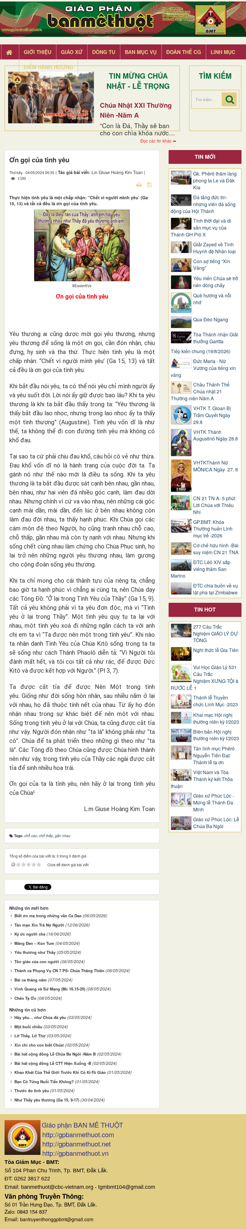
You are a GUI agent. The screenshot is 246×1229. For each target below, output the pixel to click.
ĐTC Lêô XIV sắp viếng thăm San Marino (200, 569)
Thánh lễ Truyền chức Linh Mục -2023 (215, 701)
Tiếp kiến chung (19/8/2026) (200, 351)
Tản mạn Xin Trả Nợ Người (39, 925)
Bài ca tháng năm (30, 980)
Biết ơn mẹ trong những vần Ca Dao (48, 915)
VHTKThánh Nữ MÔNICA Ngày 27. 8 (215, 466)
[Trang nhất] (10, 52)
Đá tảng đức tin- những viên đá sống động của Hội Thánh (203, 204)
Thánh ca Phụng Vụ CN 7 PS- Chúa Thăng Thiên (59, 970)
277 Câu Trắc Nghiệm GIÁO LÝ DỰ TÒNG (215, 634)
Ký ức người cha (29, 934)
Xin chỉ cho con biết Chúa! (39, 1045)
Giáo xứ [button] (71, 52)
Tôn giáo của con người (36, 961)
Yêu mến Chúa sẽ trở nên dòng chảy (215, 282)
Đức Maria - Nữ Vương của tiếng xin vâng (203, 368)
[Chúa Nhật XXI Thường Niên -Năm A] (51, 98)
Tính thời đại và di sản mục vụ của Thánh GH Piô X (201, 228)
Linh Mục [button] (223, 52)
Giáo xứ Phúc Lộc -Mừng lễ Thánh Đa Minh (213, 802)
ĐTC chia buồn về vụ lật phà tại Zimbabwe (215, 589)
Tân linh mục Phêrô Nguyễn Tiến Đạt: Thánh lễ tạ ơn (214, 755)
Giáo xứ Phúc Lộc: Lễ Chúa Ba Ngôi (216, 823)
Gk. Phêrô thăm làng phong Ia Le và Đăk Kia (215, 180)
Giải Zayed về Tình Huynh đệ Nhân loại (214, 248)
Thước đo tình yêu (31, 1090)
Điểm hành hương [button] (48, 67)
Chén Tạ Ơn (25, 998)
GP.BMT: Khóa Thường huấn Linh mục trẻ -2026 (212, 529)
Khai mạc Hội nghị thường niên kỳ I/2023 (216, 718)
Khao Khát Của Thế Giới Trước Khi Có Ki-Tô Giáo (60, 1072)
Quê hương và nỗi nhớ (212, 299)
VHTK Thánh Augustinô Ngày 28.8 (215, 435)
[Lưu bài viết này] (150, 184)
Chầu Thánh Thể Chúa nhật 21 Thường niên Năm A (200, 391)
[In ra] (139, 184)
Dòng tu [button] (103, 52)
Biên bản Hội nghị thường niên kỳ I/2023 (216, 735)
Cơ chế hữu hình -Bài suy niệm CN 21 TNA (215, 549)
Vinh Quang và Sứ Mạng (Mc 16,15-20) (49, 989)
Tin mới (205, 157)
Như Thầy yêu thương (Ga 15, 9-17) (46, 1100)
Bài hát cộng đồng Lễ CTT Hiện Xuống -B (52, 1063)
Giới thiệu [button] (37, 52)
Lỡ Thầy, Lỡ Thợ (30, 1035)
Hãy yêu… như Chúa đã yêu (40, 1017)
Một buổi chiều (28, 1026)
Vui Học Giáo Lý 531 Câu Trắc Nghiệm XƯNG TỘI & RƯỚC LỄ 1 (205, 677)
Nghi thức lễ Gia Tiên (215, 650)
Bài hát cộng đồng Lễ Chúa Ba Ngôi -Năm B (55, 1054)
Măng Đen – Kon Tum (34, 943)
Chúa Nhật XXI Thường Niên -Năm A (136, 110)
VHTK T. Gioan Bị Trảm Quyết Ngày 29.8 (212, 415)
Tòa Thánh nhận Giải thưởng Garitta (215, 338)
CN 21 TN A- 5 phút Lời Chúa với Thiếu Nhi (214, 505)
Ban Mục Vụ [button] (141, 52)
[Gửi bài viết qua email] (128, 184)
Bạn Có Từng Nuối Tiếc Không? (44, 1081)
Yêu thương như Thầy (35, 952)
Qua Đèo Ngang (210, 319)
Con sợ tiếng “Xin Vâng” (211, 265)
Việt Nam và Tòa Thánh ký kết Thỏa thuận (202, 779)
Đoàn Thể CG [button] (183, 52)
